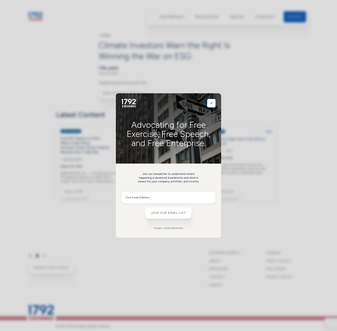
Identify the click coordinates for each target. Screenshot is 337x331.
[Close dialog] (211, 103)
